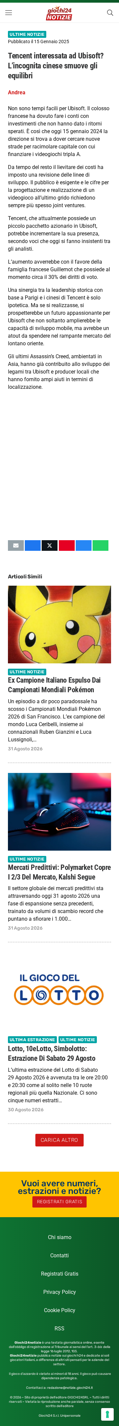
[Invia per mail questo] (16, 545)
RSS (59, 1328)
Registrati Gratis (59, 1274)
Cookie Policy (59, 1310)
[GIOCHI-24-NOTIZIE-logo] (60, 12)
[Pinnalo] (67, 545)
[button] (8, 12)
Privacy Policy (59, 1292)
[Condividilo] (33, 545)
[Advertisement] (59, 472)
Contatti (59, 1255)
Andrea (16, 92)
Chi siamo (59, 1237)
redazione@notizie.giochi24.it (70, 1388)
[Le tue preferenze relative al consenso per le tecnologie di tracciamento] (107, 1414)
